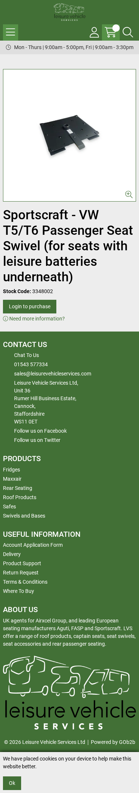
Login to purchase (29, 306)
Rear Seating (17, 488)
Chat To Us (26, 355)
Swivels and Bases (24, 516)
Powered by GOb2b (113, 742)
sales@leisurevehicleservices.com (52, 374)
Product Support (22, 563)
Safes (9, 506)
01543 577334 (31, 364)
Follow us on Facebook (40, 431)
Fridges (11, 470)
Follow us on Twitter (37, 440)
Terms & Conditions (25, 582)
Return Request (21, 573)
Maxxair (12, 479)
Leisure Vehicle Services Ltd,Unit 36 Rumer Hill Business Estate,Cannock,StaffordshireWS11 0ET (46, 402)
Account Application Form (33, 545)
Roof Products (19, 497)
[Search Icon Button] (128, 32)
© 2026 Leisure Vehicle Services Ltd (44, 742)
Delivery (12, 554)
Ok (12, 783)
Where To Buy (18, 591)
